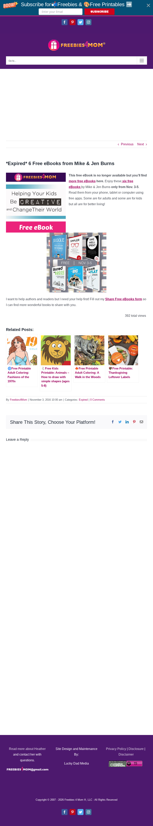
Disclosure (136, 749)
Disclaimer (126, 754)
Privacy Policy (116, 749)
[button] (76, 8)
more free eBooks (82, 181)
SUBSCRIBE (99, 11)
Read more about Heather (27, 749)
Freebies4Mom (18, 399)
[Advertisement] (76, 99)
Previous (127, 144)
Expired (83, 399)
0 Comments (97, 399)
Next (140, 144)
